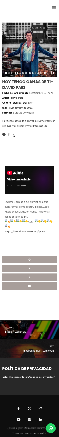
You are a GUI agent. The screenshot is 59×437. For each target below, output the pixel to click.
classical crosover (22, 102)
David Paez (17, 97)
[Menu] (54, 7)
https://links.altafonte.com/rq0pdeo (25, 231)
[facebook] (18, 408)
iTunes (29, 268)
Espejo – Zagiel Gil (15, 329)
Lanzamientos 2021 (21, 107)
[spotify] (29, 419)
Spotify (29, 259)
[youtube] (18, 421)
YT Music (29, 286)
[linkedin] (40, 419)
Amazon (29, 277)
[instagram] (40, 408)
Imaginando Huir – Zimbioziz (38, 348)
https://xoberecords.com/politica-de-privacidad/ (28, 376)
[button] (51, 428)
